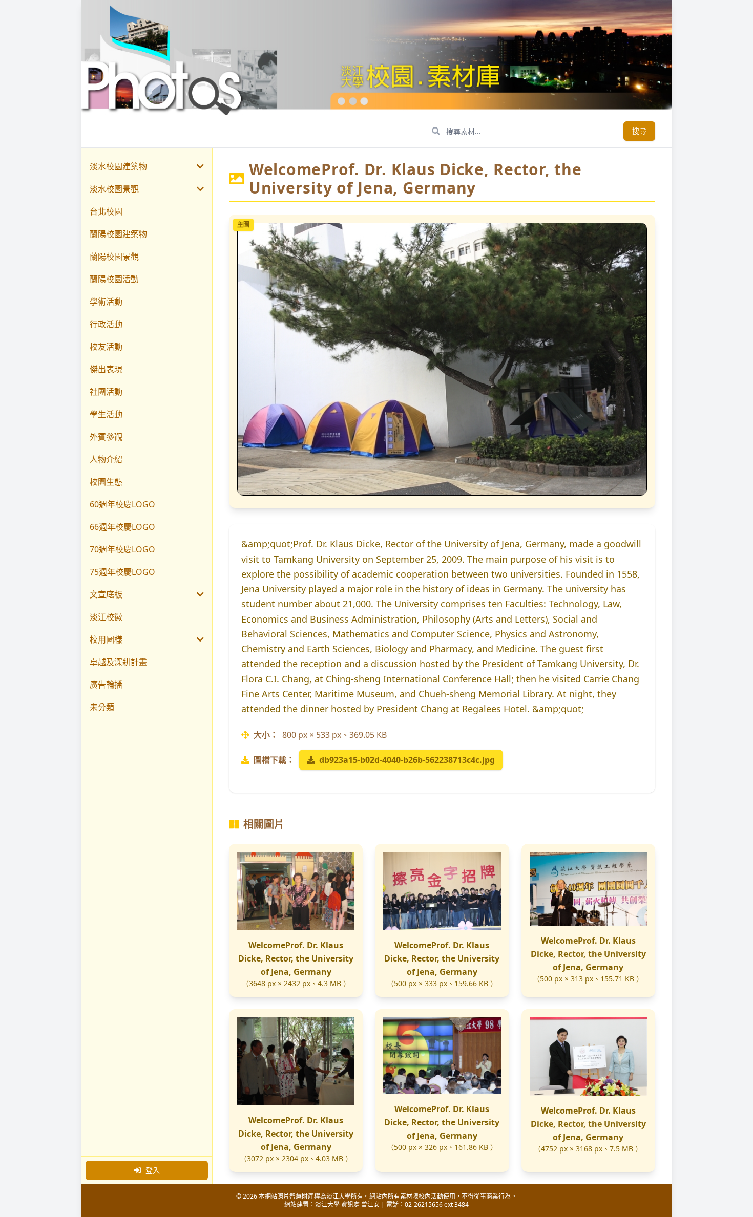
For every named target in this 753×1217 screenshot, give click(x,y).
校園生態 (106, 481)
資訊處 (350, 1204)
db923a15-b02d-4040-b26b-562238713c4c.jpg (407, 759)
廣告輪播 (106, 684)
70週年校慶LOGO (122, 549)
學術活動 (106, 301)
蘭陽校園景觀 (114, 256)
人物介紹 (106, 459)
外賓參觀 (106, 436)
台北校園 (106, 211)
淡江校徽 (106, 617)
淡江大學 (327, 1204)
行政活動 (106, 324)
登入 (152, 1170)
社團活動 (106, 391)
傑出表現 (106, 369)
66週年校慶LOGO (122, 526)
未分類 (102, 707)
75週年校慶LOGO (122, 572)
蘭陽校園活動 (114, 279)
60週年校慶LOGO (122, 504)
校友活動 (106, 346)
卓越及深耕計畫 (118, 662)
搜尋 (639, 131)
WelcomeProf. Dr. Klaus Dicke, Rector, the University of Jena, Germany (295, 958)
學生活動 (106, 414)
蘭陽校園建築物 (118, 234)
